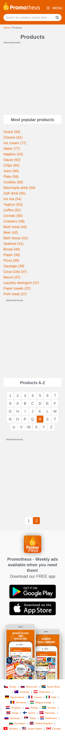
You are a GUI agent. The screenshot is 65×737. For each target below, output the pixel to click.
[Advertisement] (32, 77)
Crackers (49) (14, 221)
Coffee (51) (12, 210)
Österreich (44, 692)
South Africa (53, 686)
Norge (15, 712)
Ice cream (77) (14, 143)
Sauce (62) (11, 160)
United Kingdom (44, 723)
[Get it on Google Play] (32, 591)
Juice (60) (11, 171)
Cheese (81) (13, 137)
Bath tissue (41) (15, 238)
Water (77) (11, 148)
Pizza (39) (11, 260)
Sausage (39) (13, 266)
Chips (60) (11, 165)
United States (35, 728)
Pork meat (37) (15, 294)
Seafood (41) (13, 244)
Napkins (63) (13, 154)
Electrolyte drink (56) (19, 188)
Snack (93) (11, 132)
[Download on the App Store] (32, 608)
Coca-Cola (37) (15, 272)
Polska (34, 707)
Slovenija (15, 718)
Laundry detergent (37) (21, 283)
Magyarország (43, 702)
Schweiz (13, 728)
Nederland (51, 718)
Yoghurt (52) (13, 204)
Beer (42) (10, 232)
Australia (24, 692)
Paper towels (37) (17, 288)
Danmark (50, 712)
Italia (54, 697)
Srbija (32, 718)
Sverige (51, 707)
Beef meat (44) (15, 227)
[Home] (21, 6)
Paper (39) (11, 255)
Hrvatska (16, 707)
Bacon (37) (11, 277)
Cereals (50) (13, 216)
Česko (12, 686)
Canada (56, 728)
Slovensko (31, 686)
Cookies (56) (13, 182)
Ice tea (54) (12, 199)
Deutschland (17, 697)
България (19, 723)
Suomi (31, 712)
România (21, 702)
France (38, 697)
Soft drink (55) (14, 193)
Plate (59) (11, 176)
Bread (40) (11, 249)
